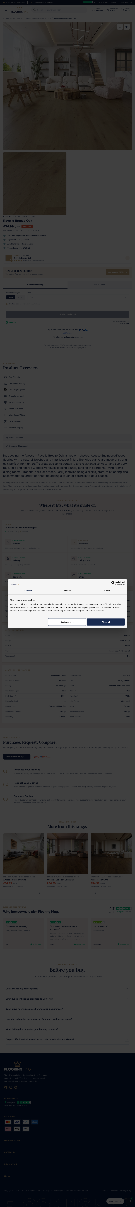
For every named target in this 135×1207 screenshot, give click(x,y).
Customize (66, 622)
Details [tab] (67, 591)
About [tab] (107, 591)
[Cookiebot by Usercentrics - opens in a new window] (113, 583)
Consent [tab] (28, 591)
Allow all (106, 622)
